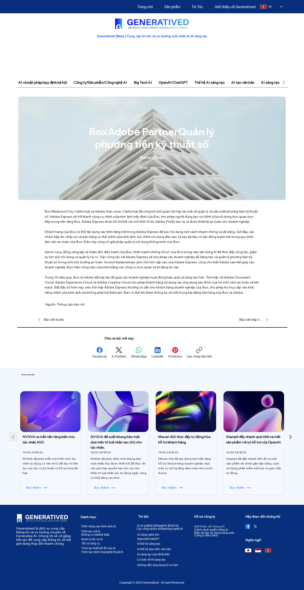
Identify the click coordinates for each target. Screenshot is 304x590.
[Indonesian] (258, 550)
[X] (255, 526)
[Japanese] (248, 550)
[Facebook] (247, 526)
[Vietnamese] (268, 550)
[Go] (290, 437)
